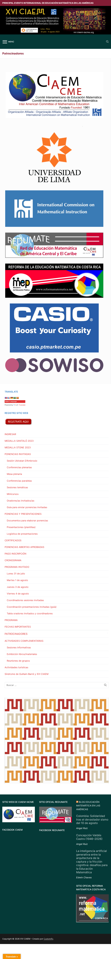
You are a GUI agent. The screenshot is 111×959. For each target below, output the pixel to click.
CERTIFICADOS (13, 540)
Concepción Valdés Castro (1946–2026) (89, 837)
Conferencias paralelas (19, 480)
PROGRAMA (11, 620)
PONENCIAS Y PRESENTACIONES (23, 513)
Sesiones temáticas (17, 487)
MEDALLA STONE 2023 (18, 447)
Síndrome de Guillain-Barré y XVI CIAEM (26, 674)
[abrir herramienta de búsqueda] (107, 41)
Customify (48, 939)
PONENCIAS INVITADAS (18, 454)
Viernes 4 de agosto (18, 593)
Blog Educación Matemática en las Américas (88, 805)
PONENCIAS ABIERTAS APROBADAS (24, 547)
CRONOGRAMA (13, 560)
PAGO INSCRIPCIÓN (15, 553)
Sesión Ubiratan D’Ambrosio (22, 460)
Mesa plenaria (14, 474)
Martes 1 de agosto (17, 580)
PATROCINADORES (16, 633)
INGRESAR (10, 434)
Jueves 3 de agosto (17, 586)
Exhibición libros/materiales (22, 654)
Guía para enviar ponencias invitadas (27, 507)
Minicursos (12, 494)
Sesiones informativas (19, 647)
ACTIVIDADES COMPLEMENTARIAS (24, 640)
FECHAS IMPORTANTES (18, 626)
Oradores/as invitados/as (20, 500)
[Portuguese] (14, 398)
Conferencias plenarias (19, 467)
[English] (6, 398)
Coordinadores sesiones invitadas (25, 600)
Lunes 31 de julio (16, 573)
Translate (22, 405)
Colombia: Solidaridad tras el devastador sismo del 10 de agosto (92, 819)
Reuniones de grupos (18, 660)
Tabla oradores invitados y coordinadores (30, 613)
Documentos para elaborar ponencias (27, 520)
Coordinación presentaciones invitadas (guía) (32, 606)
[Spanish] (17, 398)
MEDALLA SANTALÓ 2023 (19, 440)
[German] (11, 398)
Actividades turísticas (16, 667)
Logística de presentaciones (22, 533)
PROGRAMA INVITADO (17, 566)
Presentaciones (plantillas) (21, 527)
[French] (9, 398)
